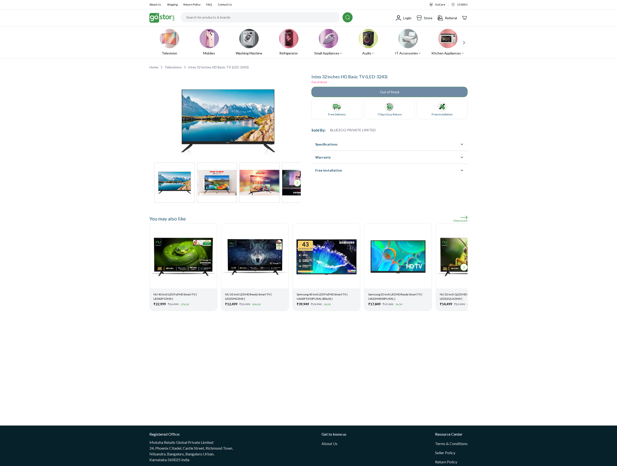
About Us (155, 4)
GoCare (440, 4)
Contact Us (225, 4)
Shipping (172, 4)
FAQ (209, 4)
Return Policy (192, 4)
